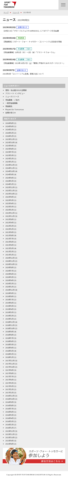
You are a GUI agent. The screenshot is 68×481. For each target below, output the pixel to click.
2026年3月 (9, 129)
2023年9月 (9, 197)
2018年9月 (9, 331)
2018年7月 (9, 338)
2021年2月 (9, 251)
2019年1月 (9, 318)
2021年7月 (9, 238)
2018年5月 (9, 344)
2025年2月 (9, 158)
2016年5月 (9, 415)
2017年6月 (9, 379)
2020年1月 (9, 286)
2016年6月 (9, 411)
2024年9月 (9, 174)
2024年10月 (10, 171)
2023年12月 (10, 187)
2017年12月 (10, 360)
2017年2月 (9, 389)
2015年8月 (9, 443)
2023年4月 (9, 203)
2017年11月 (10, 363)
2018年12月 (10, 322)
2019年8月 (9, 296)
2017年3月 (9, 386)
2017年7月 (9, 376)
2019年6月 (9, 302)
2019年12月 (10, 290)
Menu (63, 5)
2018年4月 (9, 347)
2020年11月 (10, 261)
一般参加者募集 (11, 103)
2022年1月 (9, 229)
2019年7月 (9, 299)
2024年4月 (9, 177)
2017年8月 (9, 373)
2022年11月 (10, 216)
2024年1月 (9, 184)
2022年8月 (9, 219)
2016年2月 (9, 424)
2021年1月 (9, 254)
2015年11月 (10, 434)
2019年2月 (9, 315)
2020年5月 (9, 277)
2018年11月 (10, 325)
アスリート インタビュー (15, 93)
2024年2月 (9, 181)
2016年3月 (9, 421)
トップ (6, 12)
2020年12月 (10, 258)
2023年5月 (9, 200)
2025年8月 (9, 148)
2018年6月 (9, 341)
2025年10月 (10, 142)
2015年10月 (10, 437)
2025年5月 (9, 155)
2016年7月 (9, 408)
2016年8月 (9, 405)
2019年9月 (9, 293)
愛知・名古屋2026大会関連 (16, 90)
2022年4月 (9, 222)
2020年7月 (9, 270)
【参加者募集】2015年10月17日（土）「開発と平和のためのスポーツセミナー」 (34, 63)
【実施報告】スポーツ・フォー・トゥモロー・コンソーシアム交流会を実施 (32, 41)
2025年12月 (10, 139)
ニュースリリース (12, 96)
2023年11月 (10, 190)
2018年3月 (9, 350)
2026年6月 (9, 126)
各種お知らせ (22, 27)
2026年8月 (9, 123)
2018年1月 (9, 357)
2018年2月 (9, 354)
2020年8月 (9, 267)
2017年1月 (9, 392)
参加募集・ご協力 (24, 49)
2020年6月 (9, 274)
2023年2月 (9, 209)
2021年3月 (9, 248)
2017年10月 (10, 367)
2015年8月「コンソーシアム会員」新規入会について (23, 73)
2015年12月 (10, 431)
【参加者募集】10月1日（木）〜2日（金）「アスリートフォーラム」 (29, 52)
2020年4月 (9, 280)
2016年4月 (9, 418)
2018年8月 (9, 334)
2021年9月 (9, 232)
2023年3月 (9, 206)
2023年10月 (10, 193)
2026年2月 (9, 133)
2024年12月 (10, 165)
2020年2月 (9, 283)
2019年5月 (9, 306)
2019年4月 (9, 309)
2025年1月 (9, 161)
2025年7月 (9, 152)
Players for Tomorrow (14, 109)
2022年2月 (9, 225)
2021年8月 (9, 235)
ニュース (16, 12)
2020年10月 (10, 264)
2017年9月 (9, 370)
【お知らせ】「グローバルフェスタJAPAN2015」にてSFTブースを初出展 (31, 30)
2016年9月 (9, 402)
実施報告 (21, 38)
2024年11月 (10, 168)
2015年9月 (9, 440)
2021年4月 (9, 245)
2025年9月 (9, 145)
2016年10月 (10, 399)
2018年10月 (10, 328)
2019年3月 (9, 312)
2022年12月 (10, 213)
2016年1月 (9, 427)
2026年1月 (9, 136)
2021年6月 (9, 241)
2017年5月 (9, 383)
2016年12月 (10, 395)
